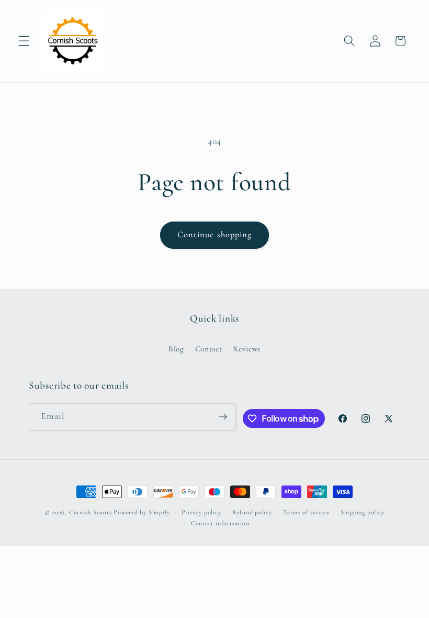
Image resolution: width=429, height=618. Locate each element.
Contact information (220, 523)
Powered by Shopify (142, 512)
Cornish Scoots (90, 512)
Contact (208, 349)
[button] (24, 40)
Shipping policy (363, 512)
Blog (176, 349)
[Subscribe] (222, 417)
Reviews (247, 349)
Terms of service (306, 512)
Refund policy (252, 512)
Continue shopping (214, 234)
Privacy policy (201, 512)
